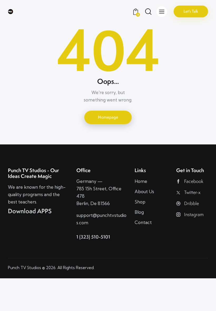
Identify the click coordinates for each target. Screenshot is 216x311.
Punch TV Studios (24, 267)
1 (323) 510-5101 (93, 237)
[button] (161, 11)
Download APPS (30, 211)
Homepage (108, 117)
